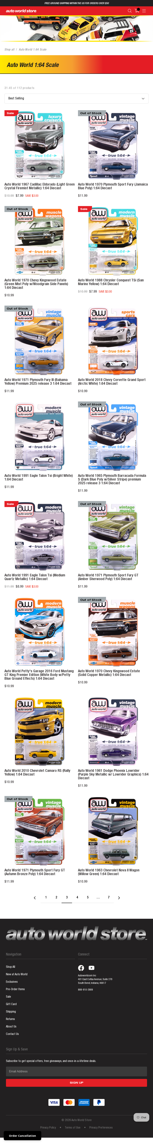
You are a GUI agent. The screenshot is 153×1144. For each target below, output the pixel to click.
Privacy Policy (48, 1127)
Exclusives (12, 982)
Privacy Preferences (101, 1127)
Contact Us (12, 1034)
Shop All (10, 967)
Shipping (11, 1011)
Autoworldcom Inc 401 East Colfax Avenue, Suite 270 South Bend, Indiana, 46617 (95, 979)
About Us (11, 1026)
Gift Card (11, 1004)
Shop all (9, 49)
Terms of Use (72, 1127)
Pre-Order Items (15, 989)
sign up (76, 1083)
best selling (16, 98)
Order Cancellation (22, 1135)
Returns (10, 1019)
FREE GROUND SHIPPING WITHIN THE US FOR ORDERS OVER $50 (76, 3)
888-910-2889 (85, 990)
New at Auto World (16, 974)
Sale (8, 997)
